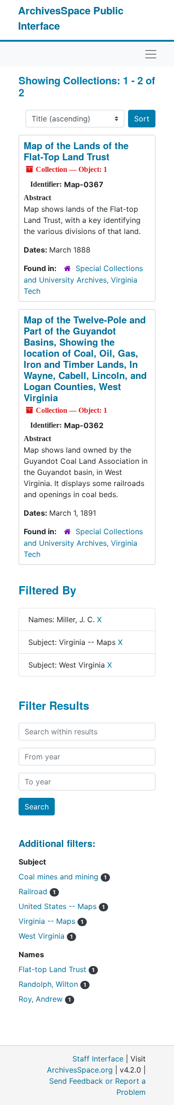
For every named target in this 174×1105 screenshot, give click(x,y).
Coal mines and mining (63, 876)
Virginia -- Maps (51, 921)
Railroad (37, 891)
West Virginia (46, 936)
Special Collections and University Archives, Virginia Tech (83, 280)
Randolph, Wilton (52, 984)
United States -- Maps (62, 906)
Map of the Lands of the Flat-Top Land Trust (76, 151)
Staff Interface (97, 1058)
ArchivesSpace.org (80, 1069)
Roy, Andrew (45, 999)
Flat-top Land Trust (57, 969)
